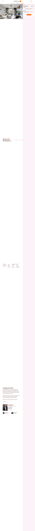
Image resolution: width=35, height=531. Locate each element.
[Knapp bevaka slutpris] (33, 6)
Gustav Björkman (10, 405)
